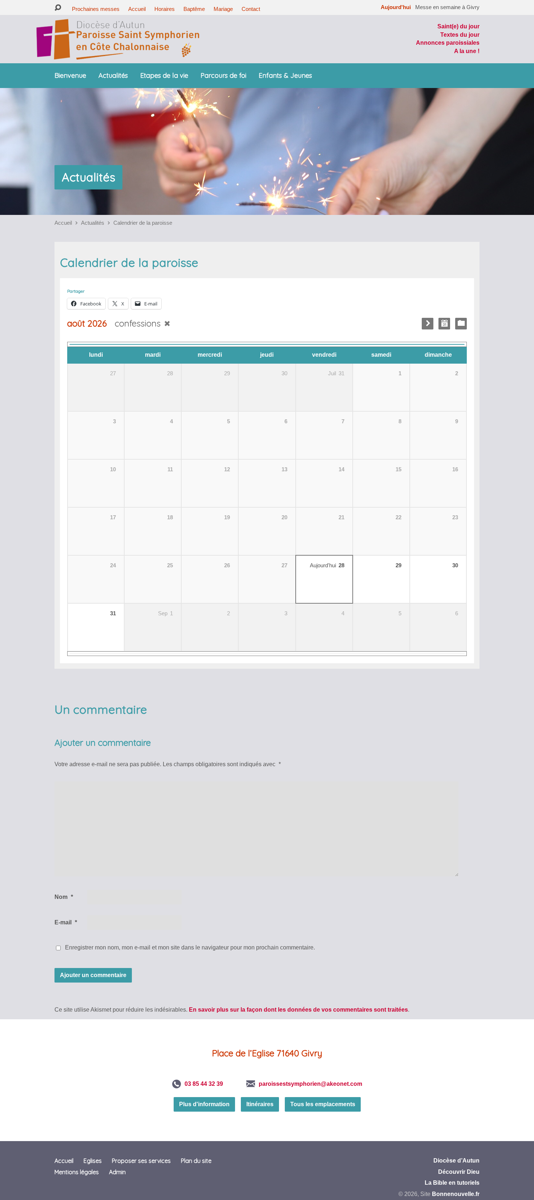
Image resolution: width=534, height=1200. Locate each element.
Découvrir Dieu (459, 1172)
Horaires (164, 9)
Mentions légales (76, 1172)
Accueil (137, 9)
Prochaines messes (96, 9)
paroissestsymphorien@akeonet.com (310, 1084)
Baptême (194, 9)
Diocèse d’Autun (456, 1160)
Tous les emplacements (322, 1104)
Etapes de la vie (164, 75)
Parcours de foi (223, 75)
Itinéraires (260, 1104)
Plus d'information (204, 1104)
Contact (251, 9)
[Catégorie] (461, 323)
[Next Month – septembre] (427, 323)
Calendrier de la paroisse (142, 223)
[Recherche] (57, 8)
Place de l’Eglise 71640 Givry (267, 1053)
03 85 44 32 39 (204, 1084)
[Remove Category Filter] (167, 323)
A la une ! (467, 51)
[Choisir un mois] (444, 323)
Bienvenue (70, 75)
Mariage (223, 9)
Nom (63, 897)
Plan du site (196, 1160)
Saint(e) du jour (458, 26)
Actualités (113, 75)
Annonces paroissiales (448, 43)
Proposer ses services (141, 1160)
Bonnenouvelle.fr (456, 1194)
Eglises (93, 1160)
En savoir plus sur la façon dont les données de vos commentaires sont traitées (298, 1010)
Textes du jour (460, 35)
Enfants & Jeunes (285, 75)
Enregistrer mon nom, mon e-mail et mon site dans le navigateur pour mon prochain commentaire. (190, 947)
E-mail (65, 922)
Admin (117, 1172)
